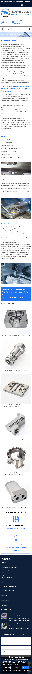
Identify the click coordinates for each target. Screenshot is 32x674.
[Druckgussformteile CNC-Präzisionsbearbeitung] (16, 423)
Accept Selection (16, 667)
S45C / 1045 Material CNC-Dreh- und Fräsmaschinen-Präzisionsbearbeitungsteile (14, 370)
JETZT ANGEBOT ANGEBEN (13, 297)
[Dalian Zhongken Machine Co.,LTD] (16, 12)
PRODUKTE (4, 572)
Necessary (6, 670)
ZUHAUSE (3, 562)
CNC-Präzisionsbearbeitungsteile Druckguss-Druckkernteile (16, 507)
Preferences (20, 670)
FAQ (2, 580)
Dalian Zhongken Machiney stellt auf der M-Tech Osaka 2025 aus (20, 614)
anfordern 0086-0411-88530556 (20, 22)
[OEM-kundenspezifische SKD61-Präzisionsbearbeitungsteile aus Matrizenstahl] (16, 457)
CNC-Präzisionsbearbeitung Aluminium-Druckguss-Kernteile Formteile (16, 336)
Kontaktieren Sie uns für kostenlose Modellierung (16, 549)
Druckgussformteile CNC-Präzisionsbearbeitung (13, 439)
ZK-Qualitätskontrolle (6, 575)
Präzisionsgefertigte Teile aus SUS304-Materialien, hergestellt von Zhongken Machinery (14, 405)
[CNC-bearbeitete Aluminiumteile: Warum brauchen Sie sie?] (4, 626)
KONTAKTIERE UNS (6, 577)
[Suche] (29, 29)
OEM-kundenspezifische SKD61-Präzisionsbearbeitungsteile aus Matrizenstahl (13, 473)
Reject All (7, 667)
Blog (2, 582)
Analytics (13, 670)
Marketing (28, 670)
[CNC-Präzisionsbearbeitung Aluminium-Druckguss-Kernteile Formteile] (16, 319)
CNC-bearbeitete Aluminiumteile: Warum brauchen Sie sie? (18, 624)
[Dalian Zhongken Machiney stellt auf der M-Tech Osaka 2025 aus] (4, 616)
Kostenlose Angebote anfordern (16, 528)
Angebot (7, 22)
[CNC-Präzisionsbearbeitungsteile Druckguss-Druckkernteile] (16, 491)
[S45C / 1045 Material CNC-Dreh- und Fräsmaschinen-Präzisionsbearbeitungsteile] (16, 354)
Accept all (25, 667)
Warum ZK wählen (5, 565)
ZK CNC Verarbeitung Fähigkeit (9, 567)
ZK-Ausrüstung (5, 570)
